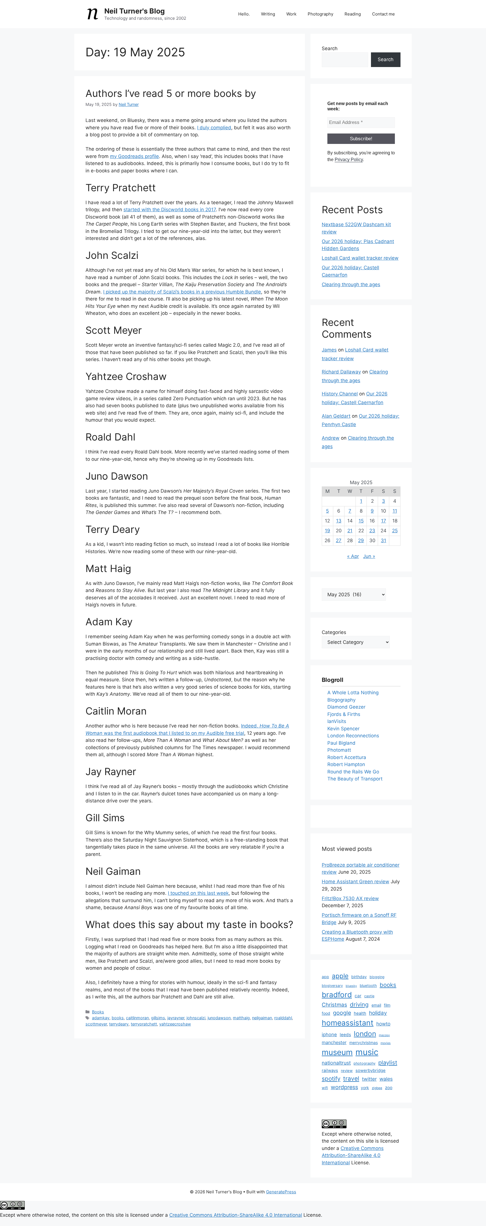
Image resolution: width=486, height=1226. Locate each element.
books (118, 1017)
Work (291, 14)
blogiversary (332, 986)
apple (340, 976)
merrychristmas (363, 1042)
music (367, 1052)
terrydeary (119, 1024)
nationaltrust (336, 1063)
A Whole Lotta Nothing (353, 692)
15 (361, 521)
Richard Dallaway (341, 372)
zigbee (377, 1088)
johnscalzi (195, 1017)
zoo (388, 1087)
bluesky (351, 986)
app (325, 976)
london (365, 1033)
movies (386, 1043)
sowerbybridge (371, 1070)
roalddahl (283, 1017)
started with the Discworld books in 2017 (169, 209)
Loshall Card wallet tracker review (360, 258)
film (387, 1005)
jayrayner (175, 1017)
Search (330, 48)
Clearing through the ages (351, 284)
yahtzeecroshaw (175, 1024)
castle (369, 996)
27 (338, 540)
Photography (320, 14)
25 (395, 530)
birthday (359, 976)
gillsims (158, 1017)
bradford (337, 994)
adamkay (100, 1017)
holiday (378, 1013)
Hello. (244, 14)
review (347, 1070)
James (329, 350)
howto (383, 1024)
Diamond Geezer (346, 707)
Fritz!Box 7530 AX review (350, 898)
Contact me (383, 14)
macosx (384, 1035)
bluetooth (368, 985)
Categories (334, 632)
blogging (377, 977)
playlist (387, 1062)
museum (337, 1052)
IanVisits (336, 721)
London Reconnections (353, 735)
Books (98, 1011)
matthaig (241, 1017)
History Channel (340, 394)
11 (395, 511)
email (376, 1005)
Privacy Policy (349, 159)
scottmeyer (96, 1024)
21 (349, 530)
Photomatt (339, 750)
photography (364, 1063)
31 (383, 540)
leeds (345, 1034)
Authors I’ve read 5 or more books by (171, 93)
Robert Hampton (346, 764)
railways (330, 1070)
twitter (369, 1079)
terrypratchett (144, 1024)
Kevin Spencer (343, 728)
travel (351, 1078)
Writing (268, 14)
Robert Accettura (346, 757)
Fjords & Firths (343, 714)
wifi (325, 1087)
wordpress (344, 1087)
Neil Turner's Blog (134, 11)
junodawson (219, 1017)
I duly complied (214, 127)
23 (372, 530)
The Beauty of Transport (354, 779)
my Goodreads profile (134, 156)
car (358, 995)
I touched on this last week (198, 893)
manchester (334, 1042)
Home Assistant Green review (355, 881)
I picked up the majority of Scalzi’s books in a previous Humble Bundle (182, 292)
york (365, 1087)
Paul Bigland (341, 743)
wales (386, 1079)
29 (361, 540)
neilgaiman (262, 1017)
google (342, 1012)
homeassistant (348, 1022)
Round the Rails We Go (353, 772)
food (326, 1013)
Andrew (330, 438)
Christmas (334, 1005)
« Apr (353, 556)
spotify (331, 1078)
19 (327, 530)
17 (383, 521)
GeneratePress (281, 1191)
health (360, 1013)
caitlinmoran (137, 1017)
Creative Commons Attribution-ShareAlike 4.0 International (353, 1155)
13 (338, 521)
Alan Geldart (336, 416)
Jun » (369, 556)
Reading (353, 14)
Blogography (341, 700)
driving (359, 1004)
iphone (329, 1034)
